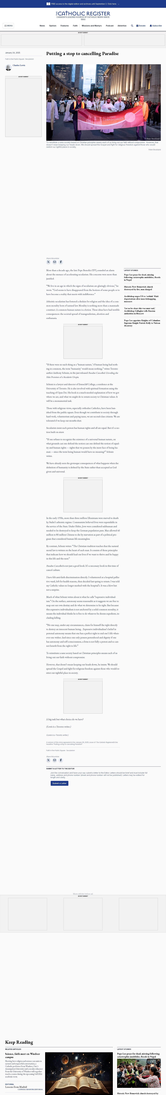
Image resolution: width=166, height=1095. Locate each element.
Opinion (52, 26)
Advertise (122, 26)
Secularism (29, 59)
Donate (142, 26)
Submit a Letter (60, 783)
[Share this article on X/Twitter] (48, 262)
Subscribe (157, 26)
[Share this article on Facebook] (61, 262)
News (42, 26)
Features (65, 26)
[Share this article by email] (55, 262)
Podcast (109, 26)
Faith (75, 26)
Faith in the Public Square (14, 59)
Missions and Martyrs (92, 26)
